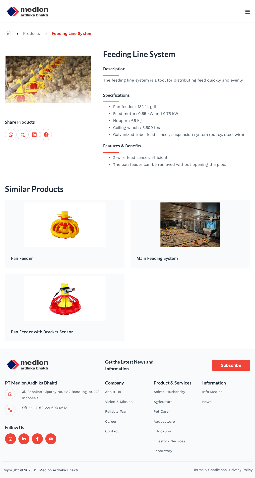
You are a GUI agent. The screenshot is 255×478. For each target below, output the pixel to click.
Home (8, 33)
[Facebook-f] (37, 438)
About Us (113, 392)
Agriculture (163, 402)
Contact (112, 431)
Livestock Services (169, 441)
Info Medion (212, 392)
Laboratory (163, 451)
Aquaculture (164, 421)
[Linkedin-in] (23, 438)
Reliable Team (116, 411)
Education (162, 431)
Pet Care (161, 411)
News (206, 402)
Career (111, 421)
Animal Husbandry (169, 392)
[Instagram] (10, 438)
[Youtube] (50, 438)
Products (31, 33)
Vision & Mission (119, 402)
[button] (11, 134)
